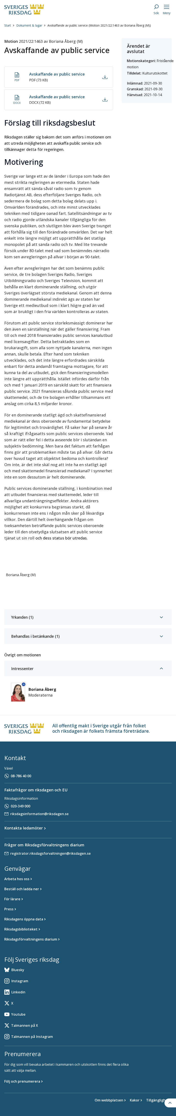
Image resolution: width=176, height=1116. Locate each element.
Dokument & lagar (29, 25)
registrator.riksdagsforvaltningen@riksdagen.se (50, 853)
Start (7, 25)
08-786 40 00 (21, 776)
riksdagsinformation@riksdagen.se (39, 813)
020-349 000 (20, 806)
